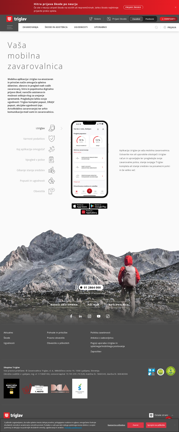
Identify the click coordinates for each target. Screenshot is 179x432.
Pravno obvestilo (56, 337)
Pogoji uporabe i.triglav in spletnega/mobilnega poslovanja (108, 345)
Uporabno (100, 27)
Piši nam (93, 304)
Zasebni (136, 19)
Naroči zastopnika (64, 304)
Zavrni (135, 425)
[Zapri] (175, 425)
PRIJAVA (172, 27)
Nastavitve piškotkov (116, 425)
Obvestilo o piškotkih (58, 343)
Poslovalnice (119, 304)
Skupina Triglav (12, 367)
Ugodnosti (81, 27)
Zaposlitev (96, 351)
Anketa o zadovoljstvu (102, 337)
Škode (7, 337)
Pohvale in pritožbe (57, 332)
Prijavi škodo (133, 7)
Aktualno (8, 332)
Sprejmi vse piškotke (156, 425)
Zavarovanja (30, 27)
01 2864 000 (92, 287)
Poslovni (150, 19)
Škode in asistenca (56, 27)
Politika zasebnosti (100, 332)
